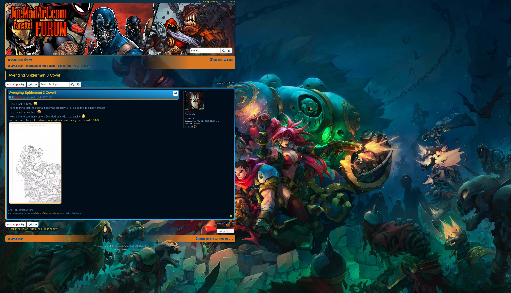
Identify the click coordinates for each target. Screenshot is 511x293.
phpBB (110, 246)
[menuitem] (28, 59)
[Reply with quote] (175, 93)
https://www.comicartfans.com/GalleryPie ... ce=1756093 (66, 120)
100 (193, 118)
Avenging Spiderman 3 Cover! (35, 75)
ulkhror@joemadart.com (47, 213)
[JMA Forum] (39, 21)
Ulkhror (188, 112)
